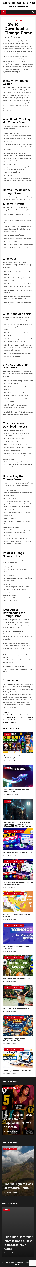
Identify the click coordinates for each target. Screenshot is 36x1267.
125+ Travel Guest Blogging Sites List (16, 1009)
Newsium (27, 1262)
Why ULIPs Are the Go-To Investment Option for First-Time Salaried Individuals (10, 717)
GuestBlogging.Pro (18, 3)
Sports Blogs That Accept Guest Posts (17, 979)
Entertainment (11, 1088)
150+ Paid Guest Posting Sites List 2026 (17, 852)
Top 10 (7, 1149)
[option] (18, 1111)
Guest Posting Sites (14, 831)
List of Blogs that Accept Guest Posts (17, 1071)
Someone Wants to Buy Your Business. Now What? (26, 716)
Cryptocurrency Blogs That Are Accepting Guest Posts (14, 1040)
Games (19, 21)
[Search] (33, 12)
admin (7, 37)
